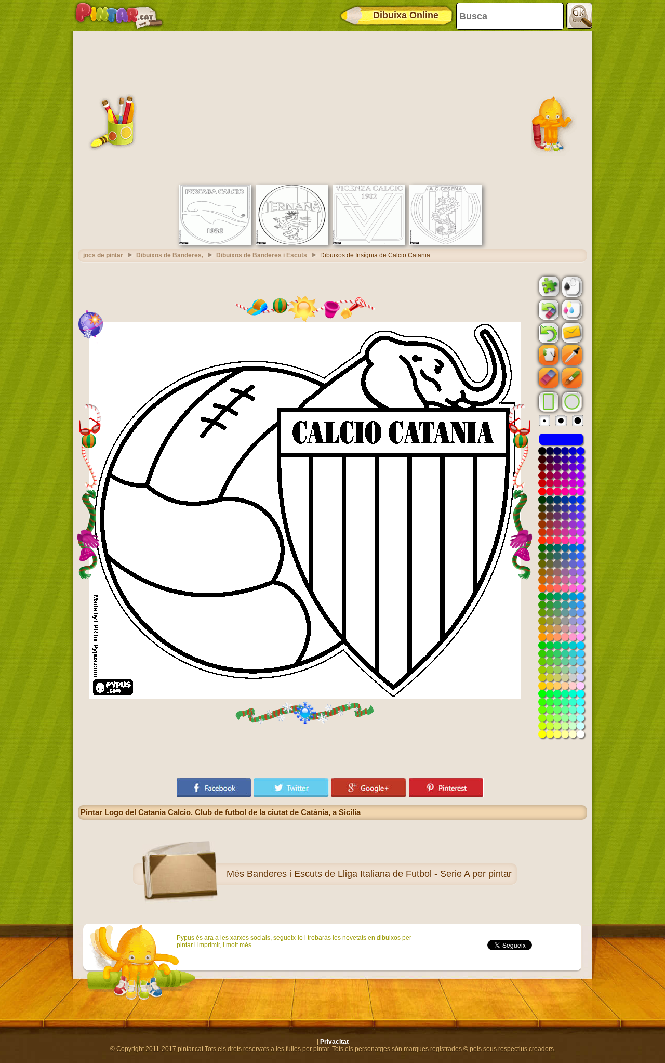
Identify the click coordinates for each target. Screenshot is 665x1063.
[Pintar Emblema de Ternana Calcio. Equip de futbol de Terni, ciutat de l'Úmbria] (292, 242)
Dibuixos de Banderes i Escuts (261, 255)
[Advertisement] (332, 106)
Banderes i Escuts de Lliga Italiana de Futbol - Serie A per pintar (379, 874)
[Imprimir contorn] (571, 286)
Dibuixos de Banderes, (169, 255)
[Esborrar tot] (547, 310)
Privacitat (334, 1041)
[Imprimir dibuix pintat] (571, 309)
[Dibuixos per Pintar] (119, 15)
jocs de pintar (103, 255)
